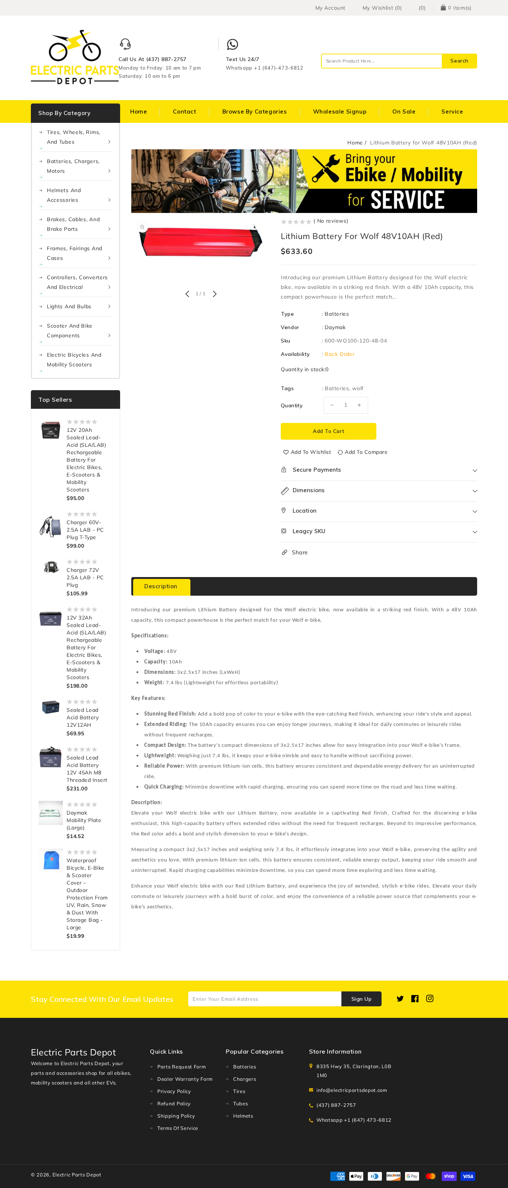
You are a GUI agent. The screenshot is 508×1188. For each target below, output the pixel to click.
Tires (239, 1091)
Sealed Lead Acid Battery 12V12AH (83, 717)
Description (160, 586)
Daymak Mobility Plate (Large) (84, 820)
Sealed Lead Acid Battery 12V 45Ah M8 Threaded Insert (87, 768)
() (422, 7)
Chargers (244, 1079)
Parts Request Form (181, 1067)
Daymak (335, 327)
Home (355, 142)
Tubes (240, 1103)
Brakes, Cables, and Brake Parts (73, 224)
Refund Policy (174, 1103)
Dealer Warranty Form (185, 1079)
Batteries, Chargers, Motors (73, 166)
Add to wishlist (311, 452)
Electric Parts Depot (77, 1175)
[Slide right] (213, 294)
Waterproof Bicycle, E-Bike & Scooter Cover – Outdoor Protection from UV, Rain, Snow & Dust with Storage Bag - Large (87, 894)
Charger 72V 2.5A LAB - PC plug (85, 577)
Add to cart (328, 431)
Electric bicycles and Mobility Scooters (74, 359)
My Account (330, 7)
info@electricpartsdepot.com (351, 1090)
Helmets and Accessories (64, 195)
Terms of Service (177, 1128)
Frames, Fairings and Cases (74, 253)
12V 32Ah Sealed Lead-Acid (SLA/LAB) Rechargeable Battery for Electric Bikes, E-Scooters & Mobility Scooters (86, 647)
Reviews (217, 586)
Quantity (292, 405)
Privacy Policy (174, 1091)
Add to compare (366, 452)
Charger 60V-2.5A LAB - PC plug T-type (85, 530)
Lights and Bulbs (69, 306)
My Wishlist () (382, 7)
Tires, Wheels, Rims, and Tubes (73, 137)
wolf (358, 388)
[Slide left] (187, 294)
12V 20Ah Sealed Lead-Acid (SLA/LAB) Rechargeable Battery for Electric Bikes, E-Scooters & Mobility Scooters (86, 460)
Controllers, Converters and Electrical (77, 282)
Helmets (243, 1116)
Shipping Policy (176, 1116)
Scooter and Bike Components (70, 330)
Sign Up (361, 999)
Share (300, 552)
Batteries (337, 313)
